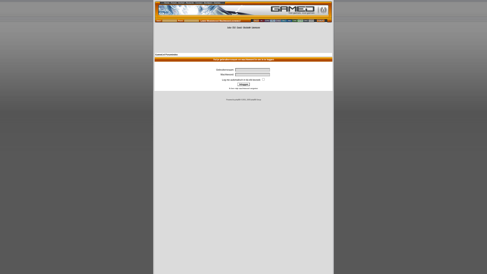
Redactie (190, 3)
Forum (174, 3)
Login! (203, 21)
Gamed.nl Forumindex (166, 54)
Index (229, 27)
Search (239, 27)
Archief (181, 3)
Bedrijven (208, 3)
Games (217, 3)
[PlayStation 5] (289, 21)
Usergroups (256, 27)
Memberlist (247, 27)
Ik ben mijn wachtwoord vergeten (243, 88)
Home (166, 3)
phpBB (237, 100)
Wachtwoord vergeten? (230, 21)
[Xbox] (300, 21)
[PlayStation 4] (284, 21)
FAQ (234, 27)
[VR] (273, 21)
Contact (199, 3)
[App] (306, 21)
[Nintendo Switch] (278, 21)
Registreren (212, 21)
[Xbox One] (295, 21)
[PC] (262, 21)
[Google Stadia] (267, 21)
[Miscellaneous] (311, 21)
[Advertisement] (243, 40)
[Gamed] (256, 21)
